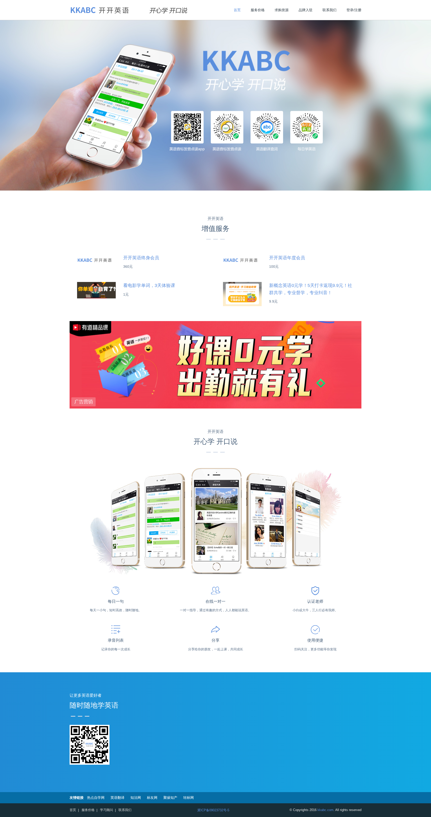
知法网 (135, 798)
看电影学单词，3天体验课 (149, 285)
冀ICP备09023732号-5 (213, 810)
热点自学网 (96, 798)
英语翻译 (117, 798)
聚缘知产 (170, 798)
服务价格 (258, 10)
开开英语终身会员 (141, 257)
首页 (237, 10)
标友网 (152, 798)
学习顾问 (106, 810)
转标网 (188, 798)
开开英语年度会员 (287, 257)
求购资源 (282, 10)
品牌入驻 (306, 10)
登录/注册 (353, 10)
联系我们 (329, 10)
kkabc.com (325, 810)
